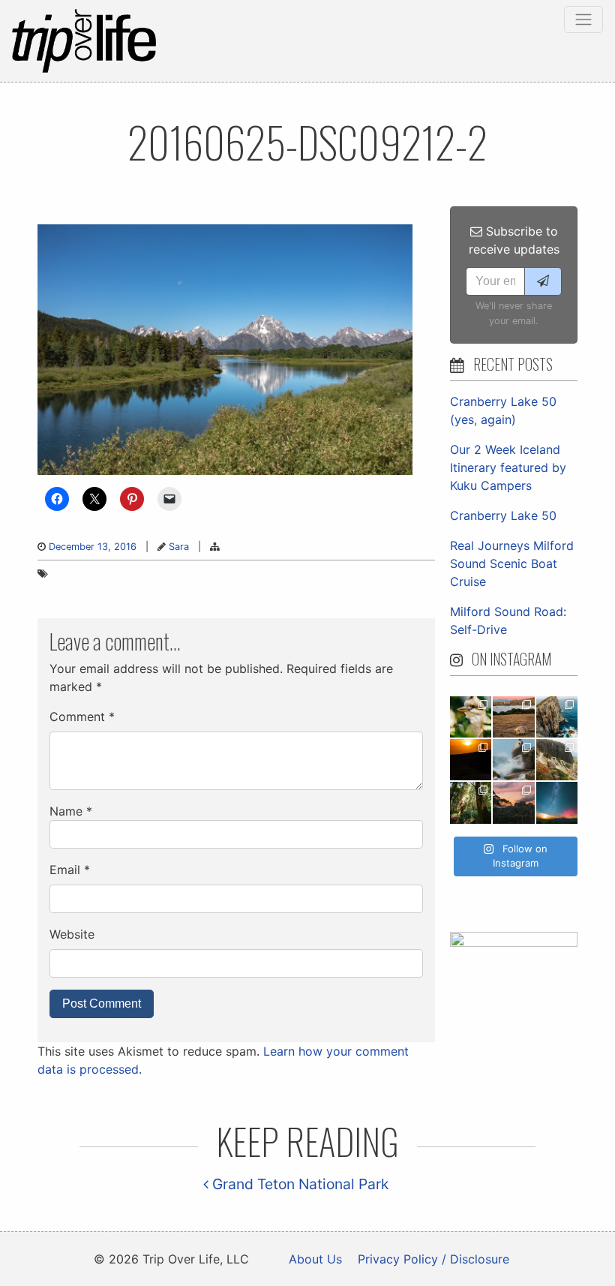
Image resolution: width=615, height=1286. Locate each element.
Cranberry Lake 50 (503, 515)
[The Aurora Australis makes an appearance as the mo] (557, 802)
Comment (82, 716)
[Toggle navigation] (583, 19)
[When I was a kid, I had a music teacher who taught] (470, 717)
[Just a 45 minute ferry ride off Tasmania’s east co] (513, 717)
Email (70, 869)
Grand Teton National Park (298, 1184)
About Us (315, 1258)
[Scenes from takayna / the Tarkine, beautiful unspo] (470, 802)
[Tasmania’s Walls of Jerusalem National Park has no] (513, 802)
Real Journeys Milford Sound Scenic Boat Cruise (512, 563)
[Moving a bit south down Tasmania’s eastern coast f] (470, 759)
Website (72, 934)
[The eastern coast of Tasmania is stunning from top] (513, 759)
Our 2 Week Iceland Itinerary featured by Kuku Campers (508, 467)
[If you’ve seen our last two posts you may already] (557, 717)
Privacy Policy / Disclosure (433, 1258)
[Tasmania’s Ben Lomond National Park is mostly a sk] (557, 759)
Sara (179, 546)
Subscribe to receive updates (514, 240)
